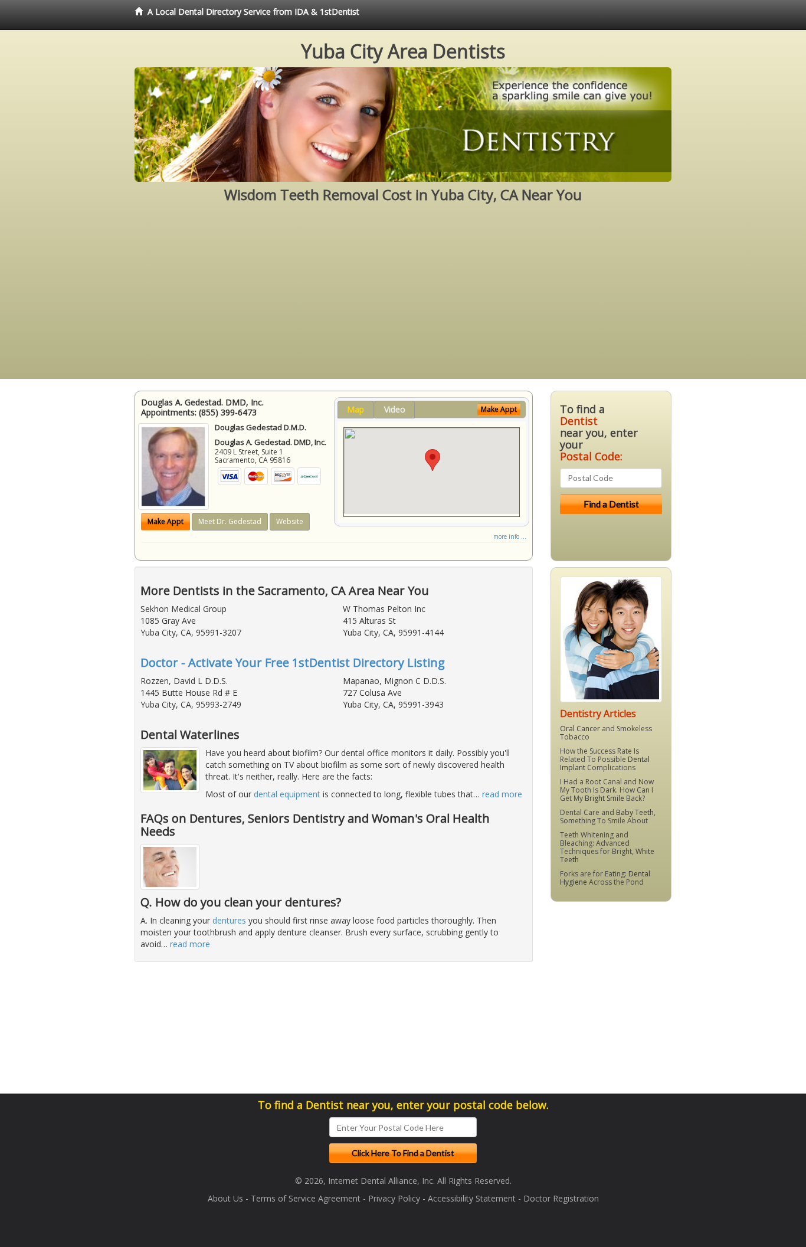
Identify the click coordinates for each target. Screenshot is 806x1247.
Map (355, 409)
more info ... (509, 536)
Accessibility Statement (472, 1198)
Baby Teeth (635, 812)
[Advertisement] (403, 296)
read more (502, 794)
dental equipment (287, 794)
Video (394, 409)
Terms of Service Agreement (306, 1198)
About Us (225, 1198)
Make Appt (166, 521)
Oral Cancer (580, 729)
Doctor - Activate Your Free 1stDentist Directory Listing (292, 662)
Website (289, 521)
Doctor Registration (561, 1198)
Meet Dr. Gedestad (229, 521)
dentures (229, 920)
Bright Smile (604, 798)
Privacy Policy (394, 1198)
